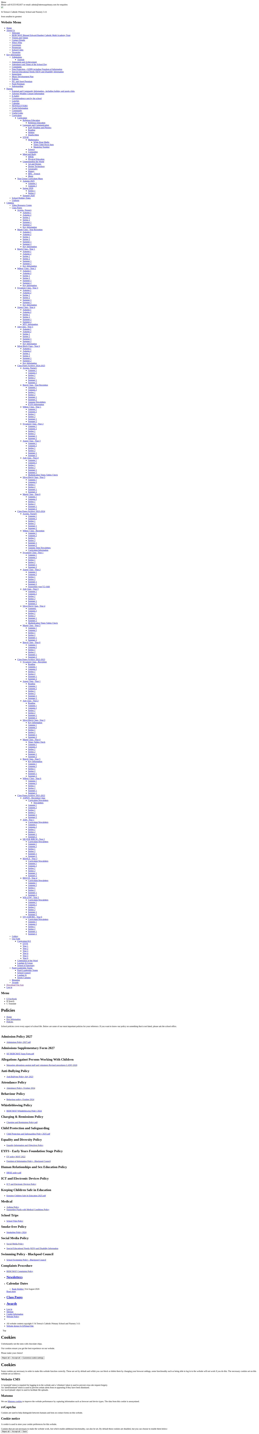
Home (9, 28)
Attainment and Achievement (24, 62)
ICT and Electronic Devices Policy (21, 1184)
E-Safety (15, 96)
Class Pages (17, 208)
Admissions (17, 57)
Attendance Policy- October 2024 (20, 1088)
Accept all (16, 1358)
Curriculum (17, 115)
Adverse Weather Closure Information (28, 93)
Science (31, 149)
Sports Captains (24, 977)
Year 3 (25, 951)
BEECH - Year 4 (30, 878)
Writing (31, 132)
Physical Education (36, 159)
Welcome (16, 33)
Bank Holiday (18, 1289)
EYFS (25, 943)
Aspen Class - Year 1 (31, 681)
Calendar (16, 103)
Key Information (13, 55)
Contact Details (18, 40)
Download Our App (15, 985)
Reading (31, 130)
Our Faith (16, 939)
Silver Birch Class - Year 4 (34, 606)
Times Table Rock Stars (43, 144)
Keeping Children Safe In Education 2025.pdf (26, 1196)
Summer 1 (27, 222)
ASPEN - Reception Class (34, 798)
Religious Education (31, 120)
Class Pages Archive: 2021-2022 (31, 795)
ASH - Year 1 (28, 820)
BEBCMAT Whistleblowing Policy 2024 (24, 1111)
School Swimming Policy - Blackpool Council (26, 1260)
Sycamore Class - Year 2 (33, 424)
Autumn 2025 (29, 181)
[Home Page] (2, 7)
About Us (10, 30)
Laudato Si (22, 975)
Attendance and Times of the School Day (29, 64)
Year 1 (25, 946)
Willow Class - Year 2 (26, 268)
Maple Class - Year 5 (31, 625)
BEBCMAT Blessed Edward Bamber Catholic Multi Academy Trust (41, 35)
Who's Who (17, 42)
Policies (15, 79)
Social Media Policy (15, 1244)
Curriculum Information (38, 550)
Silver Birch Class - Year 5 (34, 477)
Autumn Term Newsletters (39, 548)
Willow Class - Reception (33, 531)
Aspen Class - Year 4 (26, 307)
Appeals (20, 59)
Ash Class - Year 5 (25, 327)
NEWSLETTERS (20, 106)
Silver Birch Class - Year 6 (28, 346)
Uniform (15, 200)
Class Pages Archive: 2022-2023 (31, 659)
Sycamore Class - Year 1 (33, 552)
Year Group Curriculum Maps (30, 178)
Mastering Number (41, 147)
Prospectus (16, 47)
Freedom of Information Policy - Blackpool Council (28, 1161)
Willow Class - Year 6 (32, 778)
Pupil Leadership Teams (22, 968)
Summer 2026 (29, 195)
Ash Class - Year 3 (30, 589)
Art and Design (34, 164)
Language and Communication (36, 125)
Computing (33, 152)
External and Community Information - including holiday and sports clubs (43, 91)
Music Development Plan (22, 76)
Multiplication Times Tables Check (43, 475)
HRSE (31, 157)
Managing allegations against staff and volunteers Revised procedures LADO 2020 (41, 1065)
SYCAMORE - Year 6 (32, 917)
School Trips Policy (14, 1221)
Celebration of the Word (27, 960)
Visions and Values (20, 38)
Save (25, 1431)
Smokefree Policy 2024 (16, 1232)
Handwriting (33, 135)
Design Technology (36, 166)
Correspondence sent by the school (27, 98)
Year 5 (25, 956)
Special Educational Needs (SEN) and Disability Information (38, 72)
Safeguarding (17, 86)
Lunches (15, 101)
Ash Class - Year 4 (30, 458)
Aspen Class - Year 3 (31, 441)
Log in (9, 987)
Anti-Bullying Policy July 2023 (19, 1077)
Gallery (15, 936)
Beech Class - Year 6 (31, 642)
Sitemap (9, 1312)
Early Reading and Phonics (39, 127)
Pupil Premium (18, 84)
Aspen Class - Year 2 (31, 569)
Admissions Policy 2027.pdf (18, 1042)
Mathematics (33, 140)
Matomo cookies (15, 1401)
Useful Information (20, 108)
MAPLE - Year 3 (30, 858)
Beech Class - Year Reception (35, 385)
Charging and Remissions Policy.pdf (22, 1122)
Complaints (17, 67)
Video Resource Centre (22, 205)
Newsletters (38, 803)
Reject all (5, 1358)
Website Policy (12, 1316)
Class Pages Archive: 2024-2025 (31, 365)
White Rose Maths (41, 142)
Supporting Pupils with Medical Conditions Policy (27, 1209)
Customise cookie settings (33, 1358)
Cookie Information (14, 1314)
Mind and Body (29, 154)
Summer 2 (27, 225)
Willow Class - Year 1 (32, 407)
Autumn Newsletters (37, 402)
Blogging (16, 980)
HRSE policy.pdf (13, 1173)
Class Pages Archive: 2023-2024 (31, 511)
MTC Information (30, 324)
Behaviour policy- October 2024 (20, 1099)
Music (30, 176)
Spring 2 (31, 193)
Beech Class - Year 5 (31, 759)
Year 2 (25, 948)
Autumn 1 (32, 183)
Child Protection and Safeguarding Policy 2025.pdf (28, 1134)
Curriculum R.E (24, 941)
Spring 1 (31, 191)
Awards (15, 982)
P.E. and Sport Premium (22, 81)
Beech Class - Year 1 (26, 249)
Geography (33, 169)
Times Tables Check (36, 742)
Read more (11, 1291)
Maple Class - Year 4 (31, 739)
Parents (9, 89)
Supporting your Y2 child (39, 586)
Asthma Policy (12, 1207)
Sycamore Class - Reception (35, 662)
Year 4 (25, 953)
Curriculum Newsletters (38, 800)
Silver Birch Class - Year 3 (34, 720)
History (31, 171)
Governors (16, 45)
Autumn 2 (32, 186)
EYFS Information (36, 404)
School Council (23, 973)
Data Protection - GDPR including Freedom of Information (37, 69)
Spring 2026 (28, 188)
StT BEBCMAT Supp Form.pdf (20, 1054)
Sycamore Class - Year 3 (27, 288)
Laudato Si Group (25, 963)
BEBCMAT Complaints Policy (19, 1271)
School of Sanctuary (26, 965)
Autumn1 (32, 608)
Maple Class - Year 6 (31, 494)
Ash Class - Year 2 (30, 701)
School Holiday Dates (21, 198)
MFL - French (34, 174)
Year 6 (25, 958)
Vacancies (16, 52)
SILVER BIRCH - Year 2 (34, 839)
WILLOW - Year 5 (31, 897)
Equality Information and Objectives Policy (24, 1145)
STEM (25, 137)
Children (10, 203)
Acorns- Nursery (24, 210)
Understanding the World (33, 161)
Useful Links (17, 113)
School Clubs (17, 50)
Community (17, 110)
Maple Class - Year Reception (29, 229)
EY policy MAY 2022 (15, 1157)
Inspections (16, 74)
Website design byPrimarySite (20, 1326)
